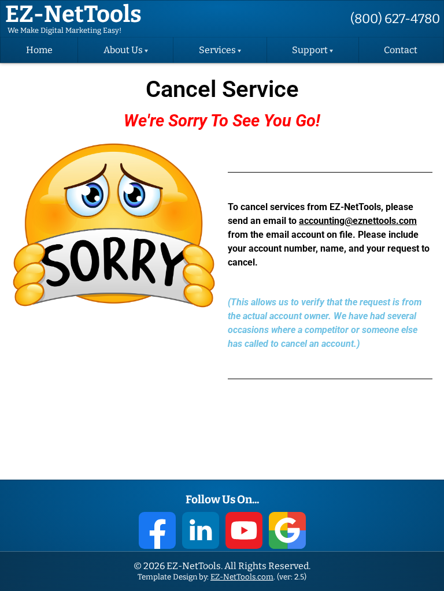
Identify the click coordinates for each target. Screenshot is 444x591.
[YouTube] (243, 530)
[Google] (287, 530)
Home (39, 50)
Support (310, 50)
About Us (123, 50)
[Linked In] (200, 530)
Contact (400, 50)
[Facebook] (157, 530)
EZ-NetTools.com (241, 577)
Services (217, 50)
